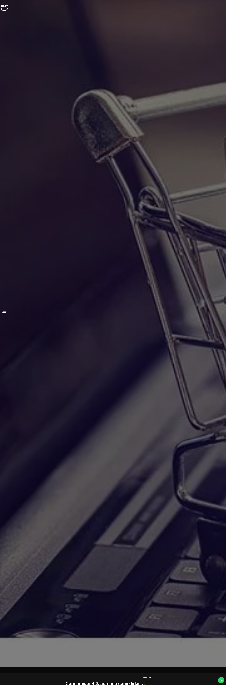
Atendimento (148, 682)
